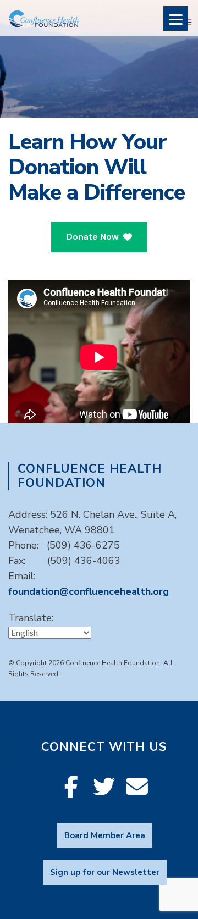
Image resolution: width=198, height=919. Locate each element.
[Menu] (175, 18)
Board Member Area (104, 835)
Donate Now (93, 236)
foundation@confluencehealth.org (88, 591)
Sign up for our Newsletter (105, 872)
